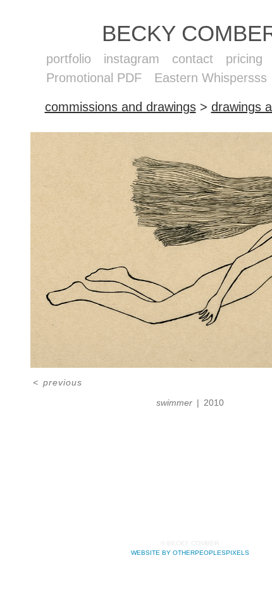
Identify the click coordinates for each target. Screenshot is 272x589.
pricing (246, 58)
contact (193, 58)
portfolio (69, 58)
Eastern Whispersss (211, 77)
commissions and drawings (121, 106)
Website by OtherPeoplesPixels (190, 552)
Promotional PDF (95, 77)
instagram (133, 58)
